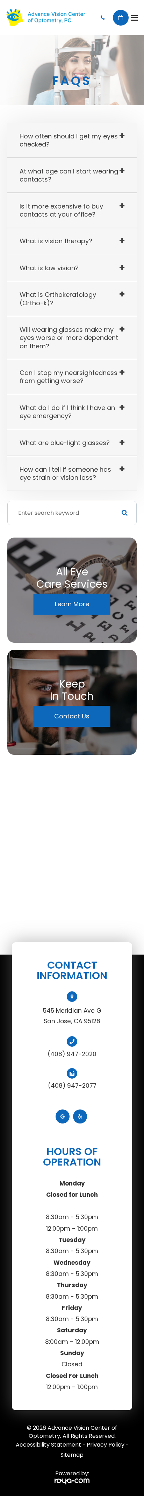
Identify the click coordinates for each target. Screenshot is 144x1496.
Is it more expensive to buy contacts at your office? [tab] (61, 210)
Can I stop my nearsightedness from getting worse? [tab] (68, 376)
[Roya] (72, 1481)
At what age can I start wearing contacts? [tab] (69, 175)
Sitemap (72, 1455)
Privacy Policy (105, 1445)
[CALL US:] (103, 18)
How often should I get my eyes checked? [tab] (69, 140)
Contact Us (71, 716)
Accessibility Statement (48, 1445)
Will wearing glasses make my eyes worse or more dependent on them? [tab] (69, 337)
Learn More (72, 604)
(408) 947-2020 (72, 1054)
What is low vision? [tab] (49, 268)
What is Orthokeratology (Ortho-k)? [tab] (58, 298)
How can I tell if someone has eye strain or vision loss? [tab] (65, 473)
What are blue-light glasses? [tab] (65, 442)
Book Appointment (121, 18)
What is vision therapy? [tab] (56, 241)
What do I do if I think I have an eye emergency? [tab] (67, 411)
